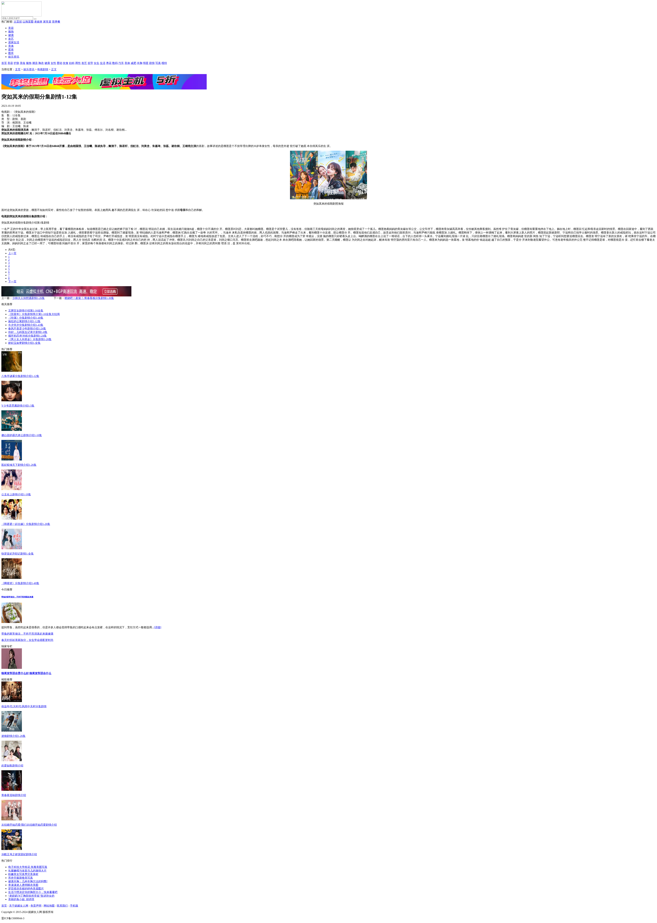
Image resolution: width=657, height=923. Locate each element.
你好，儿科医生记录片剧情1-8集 (27, 332)
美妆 (22, 63)
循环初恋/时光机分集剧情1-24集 (27, 335)
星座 (11, 49)
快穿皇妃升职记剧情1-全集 (17, 553)
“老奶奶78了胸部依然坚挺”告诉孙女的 (31, 895)
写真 (158, 63)
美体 (11, 45)
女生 (96, 63)
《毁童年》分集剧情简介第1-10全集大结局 (34, 314)
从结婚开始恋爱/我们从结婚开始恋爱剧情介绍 (29, 824)
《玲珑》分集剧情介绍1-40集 (25, 317)
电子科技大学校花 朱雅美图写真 (27, 867)
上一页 (12, 253)
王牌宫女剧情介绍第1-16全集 (25, 310)
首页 (4, 63)
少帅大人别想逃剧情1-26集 (28, 298)
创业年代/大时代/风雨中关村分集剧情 (24, 706)
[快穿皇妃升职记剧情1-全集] (11, 548)
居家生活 (13, 42)
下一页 (12, 281)
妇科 (72, 63)
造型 (90, 63)
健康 (11, 35)
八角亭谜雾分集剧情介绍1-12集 (20, 376)
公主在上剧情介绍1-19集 (16, 494)
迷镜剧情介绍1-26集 (13, 735)
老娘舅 (38, 21)
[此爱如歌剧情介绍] (11, 760)
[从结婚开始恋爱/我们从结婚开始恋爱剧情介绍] (11, 819)
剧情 (152, 63)
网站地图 (49, 905)
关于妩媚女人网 (18, 905)
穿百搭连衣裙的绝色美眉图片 (26, 888)
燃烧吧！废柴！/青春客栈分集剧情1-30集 (89, 298)
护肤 (16, 63)
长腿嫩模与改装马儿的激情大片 (27, 870)
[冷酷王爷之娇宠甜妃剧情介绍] (11, 849)
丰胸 (139, 63)
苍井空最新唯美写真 (20, 877)
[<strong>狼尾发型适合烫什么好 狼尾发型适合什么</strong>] (11, 667)
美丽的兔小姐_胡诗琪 (21, 899)
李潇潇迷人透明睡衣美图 (23, 884)
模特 (164, 63)
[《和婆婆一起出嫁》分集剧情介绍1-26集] (11, 518)
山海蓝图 (28, 21)
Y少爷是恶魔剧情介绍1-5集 (17, 405)
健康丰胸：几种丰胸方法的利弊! (27, 881)
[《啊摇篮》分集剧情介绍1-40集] (11, 577)
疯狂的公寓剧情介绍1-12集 (24, 321)
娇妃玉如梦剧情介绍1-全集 (24, 342)
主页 (18, 69)
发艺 (11, 38)
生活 (102, 63)
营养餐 (56, 21)
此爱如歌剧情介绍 (12, 765)
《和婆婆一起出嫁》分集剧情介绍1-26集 (25, 524)
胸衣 (41, 63)
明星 (146, 63)
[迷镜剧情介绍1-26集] (11, 730)
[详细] (157, 627)
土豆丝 (18, 21)
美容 (11, 28)
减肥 (133, 63)
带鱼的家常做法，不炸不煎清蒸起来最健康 (27, 633)
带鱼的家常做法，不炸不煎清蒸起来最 (17, 597)
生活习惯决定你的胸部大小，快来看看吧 (32, 892)
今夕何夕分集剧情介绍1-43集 (25, 324)
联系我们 (62, 905)
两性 (78, 63)
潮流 (35, 63)
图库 (11, 53)
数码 (115, 63)
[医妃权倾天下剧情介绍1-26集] (11, 459)
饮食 (65, 63)
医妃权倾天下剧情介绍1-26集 (18, 464)
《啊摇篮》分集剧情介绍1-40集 (20, 583)
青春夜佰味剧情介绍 (13, 795)
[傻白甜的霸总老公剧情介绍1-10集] (11, 429)
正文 (54, 69)
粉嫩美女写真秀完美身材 (23, 874)
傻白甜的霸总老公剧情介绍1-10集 (21, 435)
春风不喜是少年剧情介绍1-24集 (27, 328)
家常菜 (47, 21)
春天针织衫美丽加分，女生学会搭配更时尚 (27, 640)
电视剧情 (42, 69)
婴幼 (59, 63)
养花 (109, 63)
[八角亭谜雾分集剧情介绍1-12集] (11, 370)
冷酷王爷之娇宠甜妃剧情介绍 (19, 854)
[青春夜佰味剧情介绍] (11, 789)
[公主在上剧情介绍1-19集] (11, 489)
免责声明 (35, 905)
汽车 (121, 63)
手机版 (74, 905)
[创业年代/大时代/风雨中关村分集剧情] (11, 701)
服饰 (11, 31)
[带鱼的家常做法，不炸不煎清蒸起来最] (11, 622)
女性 (53, 63)
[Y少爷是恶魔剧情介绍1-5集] (11, 400)
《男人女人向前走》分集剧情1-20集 (29, 339)
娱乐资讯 (13, 56)
